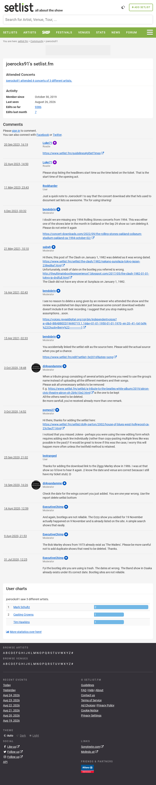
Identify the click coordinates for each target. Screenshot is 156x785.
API (5, 762)
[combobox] (78, 19)
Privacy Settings (91, 715)
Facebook (43, 134)
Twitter (57, 134)
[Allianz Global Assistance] (87, 768)
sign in (16, 130)
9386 (38, 107)
